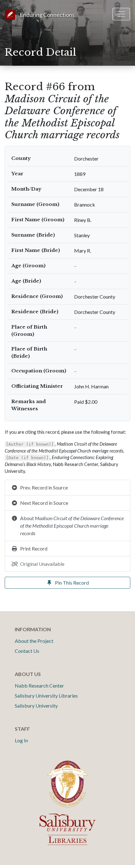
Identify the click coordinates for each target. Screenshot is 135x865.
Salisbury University (36, 706)
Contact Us (27, 651)
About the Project (34, 641)
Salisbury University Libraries (46, 696)
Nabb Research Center (39, 685)
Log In (21, 740)
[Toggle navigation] (121, 14)
